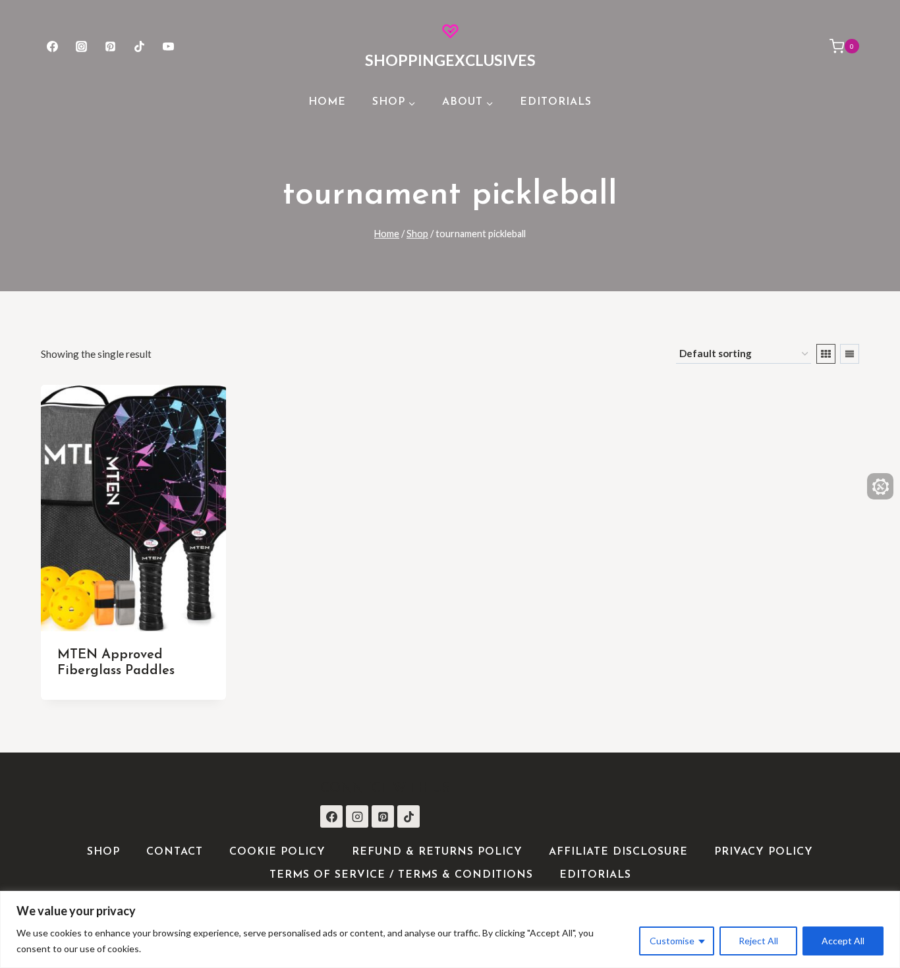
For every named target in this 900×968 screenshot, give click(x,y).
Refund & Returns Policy (437, 852)
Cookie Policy (277, 852)
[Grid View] (825, 354)
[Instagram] (81, 46)
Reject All (758, 940)
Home (327, 102)
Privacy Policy (763, 852)
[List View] (849, 354)
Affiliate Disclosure (618, 852)
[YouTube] (168, 46)
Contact (174, 852)
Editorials (556, 102)
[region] (450, 929)
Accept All (843, 940)
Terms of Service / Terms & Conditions (401, 875)
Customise (672, 940)
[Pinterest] (110, 46)
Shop (103, 852)
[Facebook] (52, 46)
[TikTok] (139, 46)
